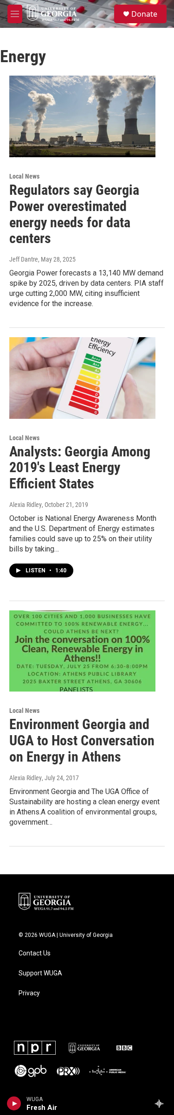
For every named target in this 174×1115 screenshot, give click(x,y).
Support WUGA (40, 973)
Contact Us (35, 953)
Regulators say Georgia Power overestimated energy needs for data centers (74, 214)
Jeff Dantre (23, 259)
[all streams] (161, 1103)
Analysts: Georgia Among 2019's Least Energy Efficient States (79, 467)
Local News (24, 176)
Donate (144, 14)
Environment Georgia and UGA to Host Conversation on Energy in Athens (82, 740)
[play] (14, 1103)
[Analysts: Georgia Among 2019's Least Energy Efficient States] (82, 378)
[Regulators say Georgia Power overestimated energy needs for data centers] (82, 116)
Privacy (29, 993)
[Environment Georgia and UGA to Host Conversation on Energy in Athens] (82, 651)
